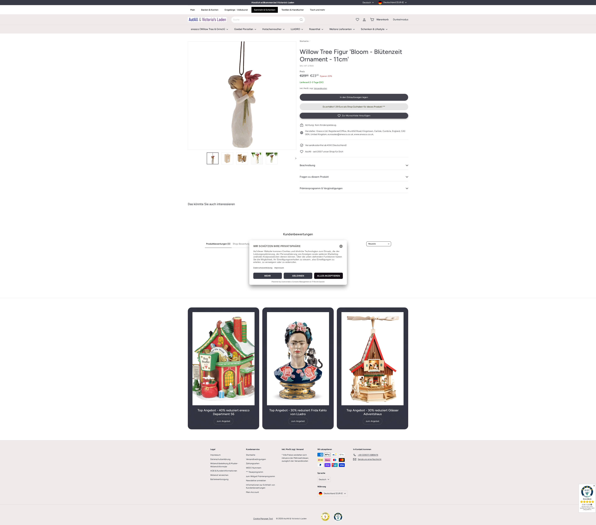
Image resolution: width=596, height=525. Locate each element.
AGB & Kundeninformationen (223, 471)
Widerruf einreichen (219, 475)
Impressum (215, 455)
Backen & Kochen (209, 10)
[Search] (301, 19)
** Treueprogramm (254, 472)
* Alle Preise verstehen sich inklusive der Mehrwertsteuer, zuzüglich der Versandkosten (295, 458)
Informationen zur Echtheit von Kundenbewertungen (260, 486)
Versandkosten (320, 88)
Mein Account (252, 492)
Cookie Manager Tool (263, 518)
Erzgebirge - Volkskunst (236, 10)
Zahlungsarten (252, 463)
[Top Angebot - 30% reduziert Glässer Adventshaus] (372, 358)
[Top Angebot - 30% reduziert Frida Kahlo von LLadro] (298, 358)
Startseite (304, 41)
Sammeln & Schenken (264, 10)
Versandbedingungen (256, 459)
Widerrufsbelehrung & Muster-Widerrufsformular (224, 465)
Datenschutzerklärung (220, 459)
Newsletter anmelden (256, 480)
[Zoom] (242, 95)
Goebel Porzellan (244, 29)
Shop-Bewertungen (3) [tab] (244, 244)
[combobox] (268, 19)
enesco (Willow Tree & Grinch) (208, 29)
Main (192, 10)
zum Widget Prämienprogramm (260, 476)
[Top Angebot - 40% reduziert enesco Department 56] (223, 358)
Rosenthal (315, 29)
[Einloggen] (364, 19)
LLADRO (296, 29)
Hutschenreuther (272, 29)
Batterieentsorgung (219, 479)
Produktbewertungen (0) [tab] (218, 244)
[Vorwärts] (294, 158)
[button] (354, 116)
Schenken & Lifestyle (373, 29)
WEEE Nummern (253, 468)
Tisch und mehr (317, 10)
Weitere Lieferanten (340, 29)
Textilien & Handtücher (293, 10)
